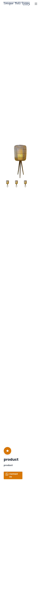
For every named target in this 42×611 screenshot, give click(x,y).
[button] (35, 161)
